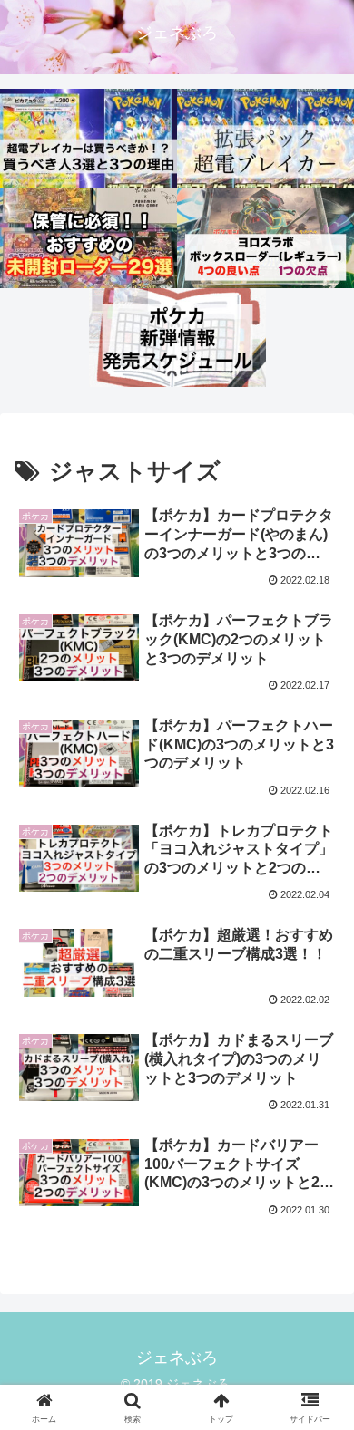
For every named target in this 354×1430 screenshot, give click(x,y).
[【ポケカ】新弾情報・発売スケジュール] (177, 338)
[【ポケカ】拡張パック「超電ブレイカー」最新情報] (265, 138)
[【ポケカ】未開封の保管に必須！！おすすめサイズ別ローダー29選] (88, 238)
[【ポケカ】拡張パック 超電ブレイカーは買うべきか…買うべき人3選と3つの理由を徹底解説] (88, 138)
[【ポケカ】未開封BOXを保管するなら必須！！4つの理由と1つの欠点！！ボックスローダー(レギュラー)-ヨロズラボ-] (265, 238)
